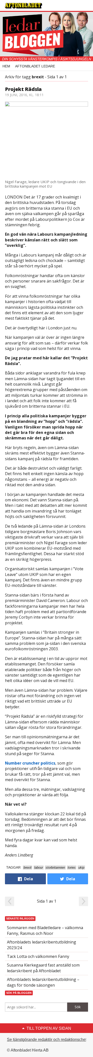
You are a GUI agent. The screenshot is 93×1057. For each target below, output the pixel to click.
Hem (6, 66)
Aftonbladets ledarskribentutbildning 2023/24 (41, 944)
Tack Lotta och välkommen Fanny (38, 956)
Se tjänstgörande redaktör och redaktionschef (47, 1039)
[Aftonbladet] (23, 5)
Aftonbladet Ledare (35, 66)
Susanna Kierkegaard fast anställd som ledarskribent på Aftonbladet (43, 967)
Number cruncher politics (30, 763)
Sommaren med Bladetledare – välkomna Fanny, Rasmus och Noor (45, 930)
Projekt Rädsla (23, 89)
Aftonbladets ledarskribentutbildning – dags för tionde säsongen (43, 982)
